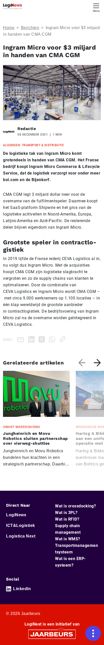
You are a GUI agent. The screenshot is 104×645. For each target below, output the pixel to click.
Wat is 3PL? (66, 512)
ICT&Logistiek (20, 525)
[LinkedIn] (32, 339)
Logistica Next (20, 536)
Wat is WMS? (67, 538)
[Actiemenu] (93, 633)
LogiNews (16, 515)
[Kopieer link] (63, 339)
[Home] (12, 6)
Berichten (30, 28)
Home (8, 28)
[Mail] (21, 339)
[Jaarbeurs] (52, 634)
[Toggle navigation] (96, 7)
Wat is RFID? (67, 519)
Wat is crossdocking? (75, 506)
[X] (43, 339)
